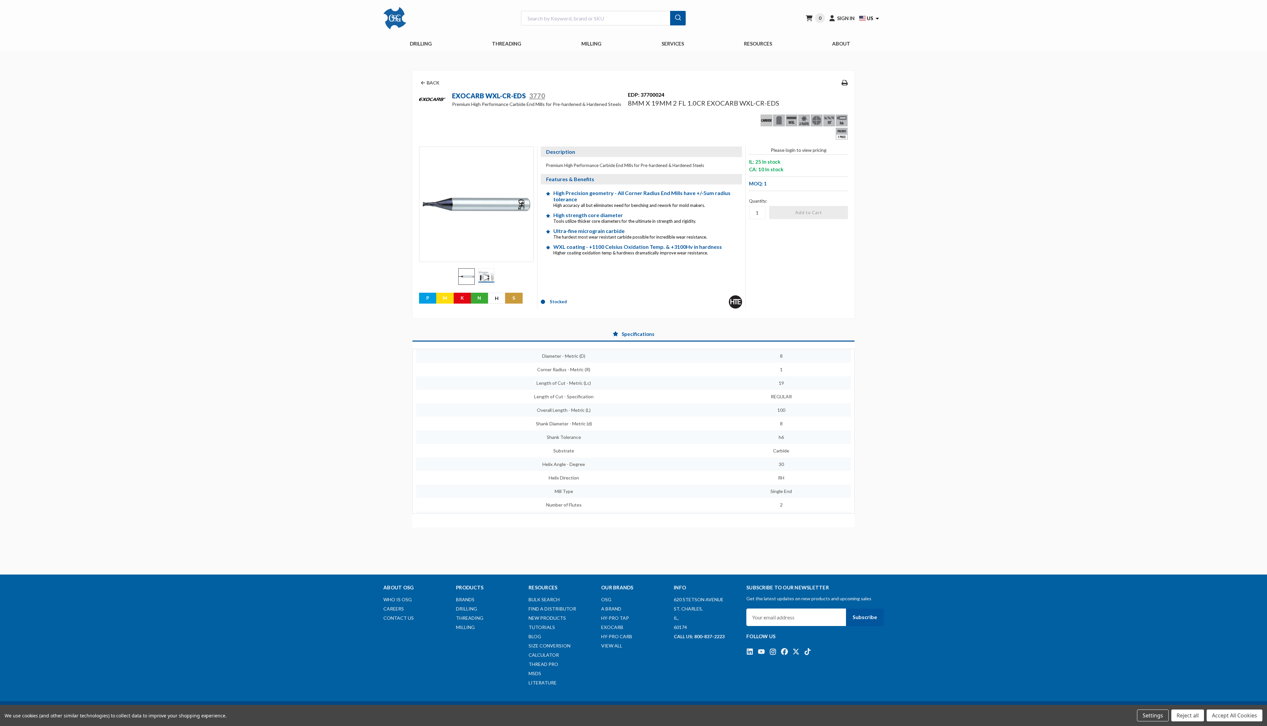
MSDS (535, 673)
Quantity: (758, 201)
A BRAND (611, 608)
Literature (543, 682)
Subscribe (865, 617)
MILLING (591, 44)
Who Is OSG (397, 599)
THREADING (506, 44)
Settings (1153, 715)
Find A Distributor (552, 608)
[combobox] (603, 18)
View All (611, 645)
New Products (547, 618)
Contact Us (398, 618)
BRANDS (465, 599)
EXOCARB (612, 627)
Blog (535, 636)
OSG (606, 599)
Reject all (1188, 715)
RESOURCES (758, 44)
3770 (537, 96)
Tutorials (542, 627)
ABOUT (841, 44)
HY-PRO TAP (615, 618)
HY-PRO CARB (616, 636)
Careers (393, 608)
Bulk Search (544, 599)
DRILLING (421, 44)
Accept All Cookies (1234, 715)
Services (673, 44)
